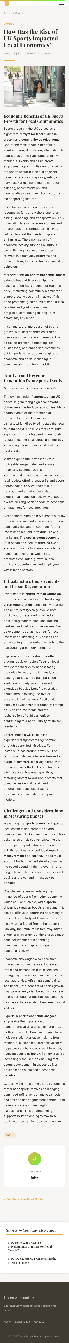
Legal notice (22, 1321)
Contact (39, 1321)
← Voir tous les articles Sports (24, 1199)
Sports (19, 13)
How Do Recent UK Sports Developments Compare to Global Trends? (30, 1246)
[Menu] (61, 3)
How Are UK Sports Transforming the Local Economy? (32, 1260)
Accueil (8, 13)
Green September (19, 1297)
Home (7, 1321)
